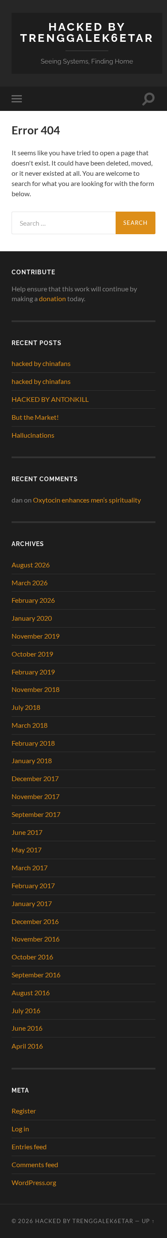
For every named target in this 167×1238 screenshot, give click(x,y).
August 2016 (31, 992)
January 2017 (32, 903)
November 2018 (36, 689)
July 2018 (26, 707)
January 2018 (32, 760)
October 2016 (32, 957)
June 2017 (27, 832)
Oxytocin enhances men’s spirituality (87, 500)
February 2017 (33, 885)
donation (52, 298)
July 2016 (26, 1010)
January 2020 (32, 618)
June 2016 (27, 1028)
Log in (20, 1129)
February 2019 (33, 672)
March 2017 (30, 867)
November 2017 (36, 796)
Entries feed (29, 1146)
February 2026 (33, 600)
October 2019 (32, 654)
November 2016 (36, 939)
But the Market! (35, 417)
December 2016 (35, 921)
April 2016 (27, 1046)
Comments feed (35, 1164)
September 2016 (36, 975)
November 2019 (36, 636)
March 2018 (30, 725)
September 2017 (36, 814)
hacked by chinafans (41, 363)
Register (24, 1111)
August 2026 (31, 565)
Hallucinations (33, 435)
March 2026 (30, 582)
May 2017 (27, 850)
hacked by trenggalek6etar (87, 32)
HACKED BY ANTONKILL (50, 399)
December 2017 (35, 778)
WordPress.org (34, 1182)
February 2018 (33, 743)
